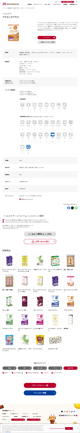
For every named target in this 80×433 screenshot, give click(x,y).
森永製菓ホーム (6, 410)
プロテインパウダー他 (33, 372)
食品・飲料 (40, 368)
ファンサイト (33, 419)
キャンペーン (25, 413)
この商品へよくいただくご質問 (47, 42)
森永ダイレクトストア (27, 199)
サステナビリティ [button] (57, 4)
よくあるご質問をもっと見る (40, 234)
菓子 (25, 368)
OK (69, 428)
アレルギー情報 (40, 393)
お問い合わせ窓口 (42, 241)
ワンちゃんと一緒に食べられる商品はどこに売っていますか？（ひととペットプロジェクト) (25, 219)
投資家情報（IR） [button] (74, 4)
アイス (55, 368)
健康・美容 (70, 368)
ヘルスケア (45, 372)
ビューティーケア (58, 372)
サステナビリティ (6, 416)
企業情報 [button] (65, 4)
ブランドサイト (46, 37)
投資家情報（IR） (25, 416)
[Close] (78, 428)
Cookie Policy (8, 431)
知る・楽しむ (35, 413)
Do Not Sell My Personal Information (57, 428)
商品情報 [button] (30, 4)
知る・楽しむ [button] (48, 4)
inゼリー (7, 372)
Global (56, 1)
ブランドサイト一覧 (40, 385)
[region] (40, 428)
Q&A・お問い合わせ (67, 1)
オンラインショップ (18, 419)
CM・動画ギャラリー (14, 413)
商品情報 (4, 413)
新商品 (9, 368)
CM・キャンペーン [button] (38, 4)
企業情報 (15, 416)
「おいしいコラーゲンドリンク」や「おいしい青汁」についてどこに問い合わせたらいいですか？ (27, 221)
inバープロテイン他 (18, 372)
